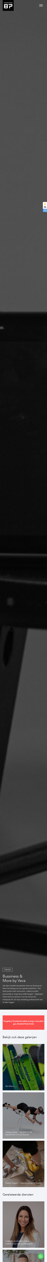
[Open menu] (41, 5)
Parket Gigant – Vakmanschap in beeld (23, 1183)
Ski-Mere (9, 1086)
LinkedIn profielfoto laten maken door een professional (19, 1242)
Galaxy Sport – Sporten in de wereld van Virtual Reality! (18, 1133)
